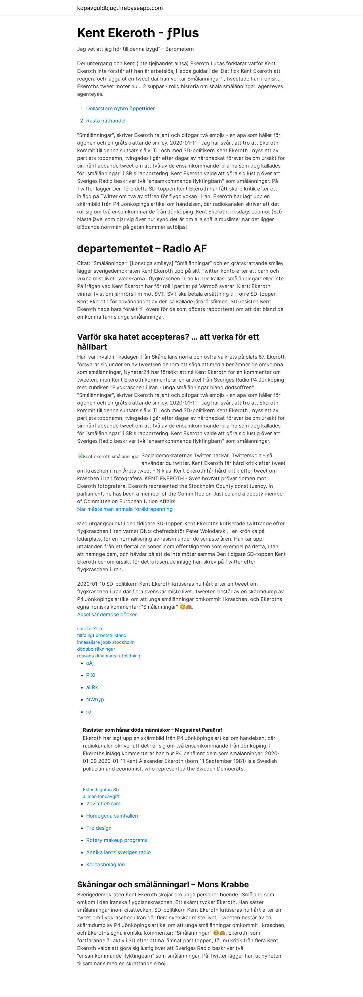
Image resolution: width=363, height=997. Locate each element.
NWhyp (95, 699)
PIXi (90, 675)
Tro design (99, 828)
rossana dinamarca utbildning (108, 656)
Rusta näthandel (105, 121)
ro (88, 712)
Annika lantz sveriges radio (118, 852)
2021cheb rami (104, 804)
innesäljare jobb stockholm (106, 642)
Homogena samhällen (112, 816)
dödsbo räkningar (96, 649)
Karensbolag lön (105, 864)
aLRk (92, 687)
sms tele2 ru (90, 628)
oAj (90, 663)
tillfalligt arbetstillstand (101, 635)
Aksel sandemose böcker (107, 614)
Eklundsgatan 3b (101, 789)
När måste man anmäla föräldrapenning (125, 509)
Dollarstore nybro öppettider (120, 108)
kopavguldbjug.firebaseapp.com (120, 8)
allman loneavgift (101, 796)
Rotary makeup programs (116, 840)
